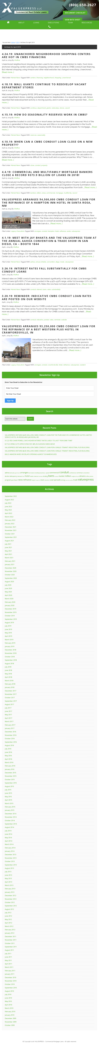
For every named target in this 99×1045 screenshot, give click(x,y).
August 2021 (9, 541)
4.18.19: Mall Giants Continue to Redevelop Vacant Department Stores (44, 86)
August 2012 (9, 909)
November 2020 (10, 571)
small (51, 480)
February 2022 (10, 520)
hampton (51, 231)
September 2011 (11, 947)
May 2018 (8, 674)
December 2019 (10, 609)
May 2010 (8, 1001)
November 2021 (10, 530)
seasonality (41, 135)
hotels (32, 476)
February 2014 (10, 848)
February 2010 (10, 1011)
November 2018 (10, 653)
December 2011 (10, 936)
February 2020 (10, 602)
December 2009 (10, 1018)
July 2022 (8, 503)
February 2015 (10, 807)
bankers (33, 193)
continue (33, 108)
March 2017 (9, 721)
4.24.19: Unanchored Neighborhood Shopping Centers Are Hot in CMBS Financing (46, 55)
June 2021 (8, 547)
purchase (14, 480)
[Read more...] (8, 72)
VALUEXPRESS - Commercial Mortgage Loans (25, 16)
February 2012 (10, 930)
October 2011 (10, 943)
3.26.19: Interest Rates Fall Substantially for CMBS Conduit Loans (44, 270)
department (41, 108)
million (68, 476)
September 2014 (11, 824)
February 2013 (10, 889)
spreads (57, 480)
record (74, 193)
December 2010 (10, 977)
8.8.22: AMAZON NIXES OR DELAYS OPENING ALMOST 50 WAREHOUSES (31, 454)
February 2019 (10, 643)
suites (71, 480)
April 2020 (8, 595)
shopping (57, 78)
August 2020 (9, 582)
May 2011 (8, 960)
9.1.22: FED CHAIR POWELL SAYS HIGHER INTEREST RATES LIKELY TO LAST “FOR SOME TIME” (38, 441)
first (23, 476)
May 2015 (8, 797)
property (44, 165)
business (42, 473)
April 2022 (8, 513)
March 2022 (9, 517)
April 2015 (8, 800)
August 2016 (9, 745)
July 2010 (8, 994)
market (61, 476)
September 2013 (11, 865)
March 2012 (9, 926)
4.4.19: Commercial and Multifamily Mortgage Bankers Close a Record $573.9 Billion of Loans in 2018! (47, 173)
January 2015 (9, 810)
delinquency (13, 476)
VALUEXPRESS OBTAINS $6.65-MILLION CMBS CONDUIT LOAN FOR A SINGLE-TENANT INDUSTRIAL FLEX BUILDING (47, 447)
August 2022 (9, 500)
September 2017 (11, 701)
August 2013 (9, 868)
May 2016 (8, 756)
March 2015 (9, 803)
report (33, 480)
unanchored (66, 78)
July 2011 (8, 954)
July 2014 (8, 831)
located (56, 476)
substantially (55, 289)
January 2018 (9, 687)
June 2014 (8, 834)
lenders (41, 476)
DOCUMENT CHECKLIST (75, 13)
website (64, 320)
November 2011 (10, 940)
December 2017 (10, 691)
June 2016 (8, 752)
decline (7, 476)
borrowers (32, 473)
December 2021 (10, 527)
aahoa (32, 262)
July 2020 (8, 585)
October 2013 (10, 861)
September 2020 (11, 578)
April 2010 (8, 1005)
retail (42, 480)
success (68, 480)
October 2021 (10, 534)
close (32, 165)
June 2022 (8, 506)
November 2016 (10, 735)
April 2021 (8, 554)
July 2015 (8, 790)
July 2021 (8, 544)
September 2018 (11, 660)
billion (39, 193)
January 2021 (9, 564)
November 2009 (10, 1022)
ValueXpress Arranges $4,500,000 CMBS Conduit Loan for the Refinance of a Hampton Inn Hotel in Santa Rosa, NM (48, 202)
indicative (39, 320)
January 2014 (9, 851)
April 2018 (8, 677)
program (8, 480)
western (83, 365)
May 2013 (8, 878)
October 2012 (10, 902)
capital (47, 473)
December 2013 (10, 854)
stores (62, 108)
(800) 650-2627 (82, 5)
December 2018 (10, 650)
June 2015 (8, 793)
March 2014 (9, 844)
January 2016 (9, 769)
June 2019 (8, 629)
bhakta (43, 262)
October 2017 (10, 698)
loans (44, 289)
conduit (37, 165)
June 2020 (8, 588)
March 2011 (9, 967)
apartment (17, 473)
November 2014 (10, 817)
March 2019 (9, 640)
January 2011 (9, 974)
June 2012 (8, 916)
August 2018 (9, 663)
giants (48, 108)
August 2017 (9, 704)
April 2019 (8, 636)
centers (33, 78)
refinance (62, 231)
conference (72, 473)
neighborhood (49, 78)
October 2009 (10, 1025)
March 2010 (9, 1008)
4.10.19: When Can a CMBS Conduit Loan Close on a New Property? (47, 143)
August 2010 (9, 991)
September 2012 (11, 906)
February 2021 (10, 561)
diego (57, 262)
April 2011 (8, 964)
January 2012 (9, 933)
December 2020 (10, 568)
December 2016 (10, 732)
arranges (37, 231)
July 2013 (8, 872)
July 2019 (8, 626)
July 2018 (8, 667)
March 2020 (9, 599)
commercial (50, 193)
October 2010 (10, 984)
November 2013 (10, 858)
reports (38, 480)
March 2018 (9, 681)
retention (46, 480)
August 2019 (9, 622)
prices (91, 476)
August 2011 (9, 950)
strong (63, 480)
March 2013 (9, 885)
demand (19, 476)
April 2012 (8, 923)
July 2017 (8, 708)
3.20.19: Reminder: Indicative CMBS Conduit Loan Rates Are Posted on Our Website (46, 297)
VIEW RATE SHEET (72, 20)
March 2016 (9, 762)
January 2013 (9, 892)
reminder (57, 320)
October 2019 (10, 616)
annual (37, 262)
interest (39, 289)
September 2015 (11, 783)
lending (45, 476)
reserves (33, 135)
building (37, 473)
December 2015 (10, 773)
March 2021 (9, 558)
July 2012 (8, 913)
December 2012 (10, 895)
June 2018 (8, 670)
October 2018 (10, 657)
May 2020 (8, 592)
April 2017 (8, 718)
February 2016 (10, 766)
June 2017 (8, 711)
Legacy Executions (17, 231)
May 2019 (8, 633)
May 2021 (8, 551)
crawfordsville (53, 365)
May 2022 (8, 510)
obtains (82, 476)
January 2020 (9, 605)
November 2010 (10, 981)
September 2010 (11, 988)
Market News (15, 78)
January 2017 (9, 728)
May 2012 (8, 919)
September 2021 (11, 537)
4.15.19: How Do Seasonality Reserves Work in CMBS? (45, 114)
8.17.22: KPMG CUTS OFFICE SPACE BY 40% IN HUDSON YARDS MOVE (30, 444)
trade (62, 262)
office (87, 476)
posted (46, 320)
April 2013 (8, 882)
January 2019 (9, 646)
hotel (57, 231)
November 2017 (10, 694)
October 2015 (10, 779)
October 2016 (10, 738)
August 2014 (9, 827)
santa (69, 231)
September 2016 (11, 742)
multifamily (67, 193)
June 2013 (8, 875)
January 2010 (9, 1015)
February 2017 (10, 725)
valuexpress (75, 231)
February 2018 (10, 684)
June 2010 (8, 998)
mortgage (59, 193)
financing (39, 78)
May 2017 (8, 715)
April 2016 (8, 759)
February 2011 (10, 971)
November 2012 (10, 899)
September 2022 (11, 496)
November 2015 (10, 776)
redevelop (55, 108)
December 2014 (10, 814)
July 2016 (8, 749)
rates (49, 289)
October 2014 (10, 820)
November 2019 (10, 612)
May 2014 (8, 838)
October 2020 (10, 575)
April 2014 (8, 841)
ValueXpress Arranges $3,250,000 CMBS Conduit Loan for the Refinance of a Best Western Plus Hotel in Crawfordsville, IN (48, 329)
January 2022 (9, 524)
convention (51, 262)
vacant (67, 108)
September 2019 (11, 619)
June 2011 (8, 957)
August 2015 (9, 786)
